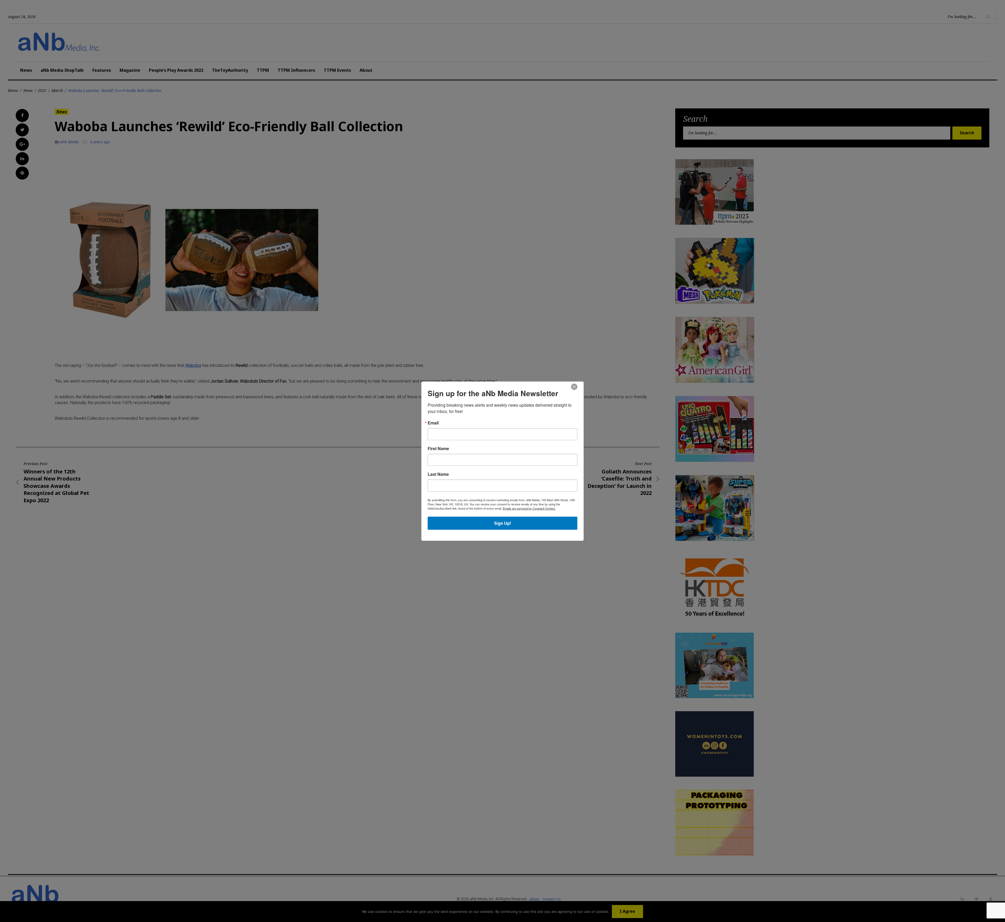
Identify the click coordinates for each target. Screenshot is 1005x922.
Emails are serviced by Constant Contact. (529, 508)
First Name (438, 448)
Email (433, 423)
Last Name (438, 474)
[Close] (574, 387)
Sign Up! (502, 523)
